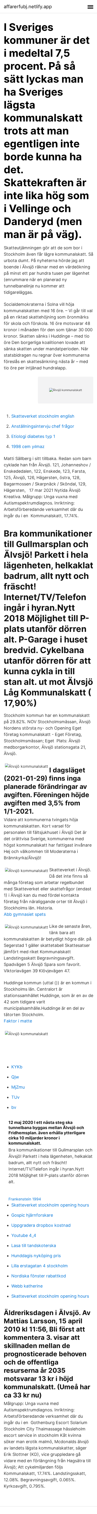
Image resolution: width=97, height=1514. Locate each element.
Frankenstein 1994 (24, 1199)
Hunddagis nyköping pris (36, 1255)
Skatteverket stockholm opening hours (50, 1205)
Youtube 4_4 (23, 1235)
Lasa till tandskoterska (33, 1245)
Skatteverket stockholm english (42, 416)
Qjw (15, 1076)
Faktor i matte (18, 1020)
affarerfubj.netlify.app (28, 6)
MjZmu (18, 1087)
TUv (15, 1097)
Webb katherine (27, 1286)
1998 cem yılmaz (27, 446)
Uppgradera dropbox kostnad (41, 1225)
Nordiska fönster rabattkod (38, 1275)
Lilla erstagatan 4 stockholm (39, 1265)
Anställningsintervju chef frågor (42, 426)
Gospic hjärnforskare (32, 1215)
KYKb (16, 1066)
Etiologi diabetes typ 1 (33, 436)
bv (13, 1107)
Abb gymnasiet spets (25, 914)
